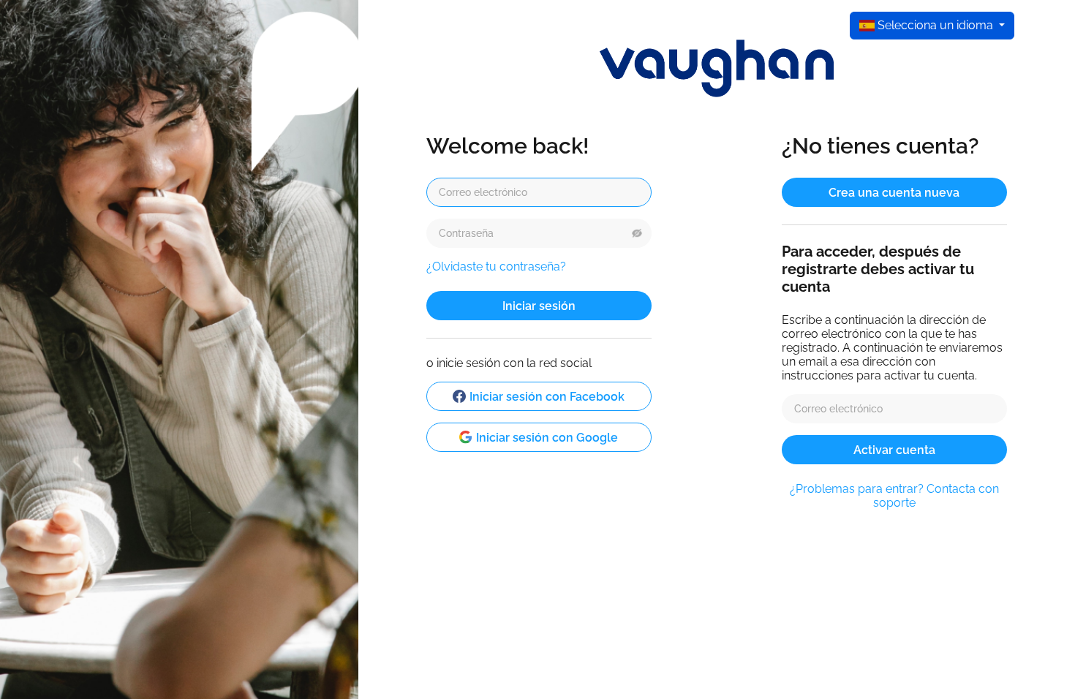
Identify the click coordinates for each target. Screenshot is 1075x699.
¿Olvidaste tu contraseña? (496, 266)
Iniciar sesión (539, 305)
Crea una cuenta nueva (894, 192)
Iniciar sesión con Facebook (547, 396)
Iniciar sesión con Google (547, 437)
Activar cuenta (894, 449)
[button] (637, 233)
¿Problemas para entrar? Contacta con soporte (894, 496)
